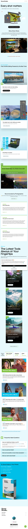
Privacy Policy (4, 515)
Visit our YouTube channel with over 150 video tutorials (11, 431)
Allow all (14, 265)
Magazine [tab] (17, 354)
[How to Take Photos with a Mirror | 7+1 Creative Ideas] (14, 390)
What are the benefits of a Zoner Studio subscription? (13, 452)
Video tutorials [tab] (9, 354)
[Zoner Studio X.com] (14, 524)
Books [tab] (24, 354)
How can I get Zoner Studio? (8, 449)
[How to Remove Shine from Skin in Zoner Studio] (14, 365)
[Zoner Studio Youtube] (12, 524)
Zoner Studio (3, 512)
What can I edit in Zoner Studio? (8, 455)
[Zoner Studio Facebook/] (11, 524)
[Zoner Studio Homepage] (4, 1)
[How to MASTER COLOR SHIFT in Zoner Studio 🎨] (14, 414)
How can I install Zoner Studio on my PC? (10, 442)
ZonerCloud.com (15, 526)
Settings (14, 267)
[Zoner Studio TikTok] (17, 524)
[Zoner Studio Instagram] (15, 524)
